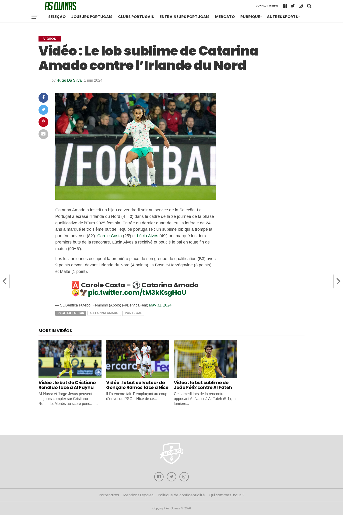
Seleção (57, 16)
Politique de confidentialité (181, 495)
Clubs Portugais (136, 16)
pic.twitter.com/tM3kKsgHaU (137, 292)
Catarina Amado (104, 313)
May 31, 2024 (160, 305)
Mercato (225, 16)
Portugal (133, 313)
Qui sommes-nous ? (226, 495)
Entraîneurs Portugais (185, 16)
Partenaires (109, 495)
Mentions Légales (138, 495)
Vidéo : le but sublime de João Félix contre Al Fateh (203, 385)
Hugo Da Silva (69, 80)
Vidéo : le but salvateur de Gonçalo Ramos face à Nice (137, 385)
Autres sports (282, 16)
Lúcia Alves (147, 235)
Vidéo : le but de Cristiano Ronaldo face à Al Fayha (67, 385)
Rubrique (250, 16)
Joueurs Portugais (91, 16)
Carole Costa (109, 235)
